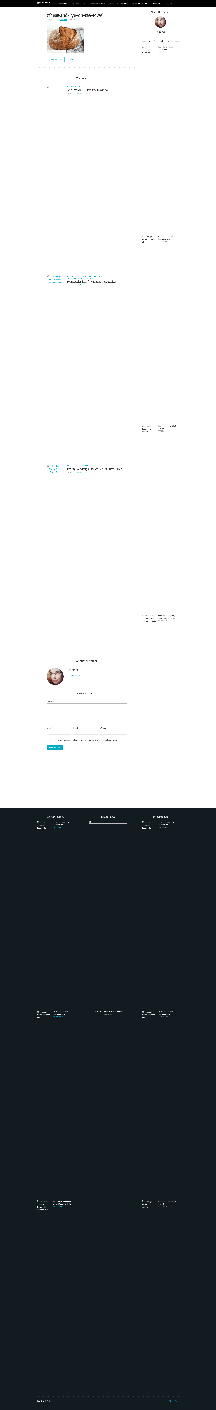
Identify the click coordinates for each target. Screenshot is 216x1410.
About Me (156, 3)
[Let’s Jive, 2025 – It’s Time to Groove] (55, 179)
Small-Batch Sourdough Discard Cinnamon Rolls (62, 1202)
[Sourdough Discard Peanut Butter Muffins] (55, 368)
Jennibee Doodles (79, 3)
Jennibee (63, 20)
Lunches (102, 276)
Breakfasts (71, 276)
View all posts (76, 675)
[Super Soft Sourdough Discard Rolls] (149, 139)
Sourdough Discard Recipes (79, 278)
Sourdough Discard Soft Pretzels (167, 427)
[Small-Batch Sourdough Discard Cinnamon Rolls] (44, 1293)
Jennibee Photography (118, 3)
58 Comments (58, 1206)
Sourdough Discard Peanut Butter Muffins (91, 281)
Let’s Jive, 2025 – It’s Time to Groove (88, 90)
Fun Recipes (92, 276)
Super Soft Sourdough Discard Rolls (166, 48)
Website (103, 728)
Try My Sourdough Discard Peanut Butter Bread (94, 469)
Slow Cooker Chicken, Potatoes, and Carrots (166, 616)
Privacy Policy (174, 1401)
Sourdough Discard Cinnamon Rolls (165, 237)
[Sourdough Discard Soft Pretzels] (149, 518)
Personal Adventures (140, 3)
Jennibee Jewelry (98, 3)
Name (50, 728)
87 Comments (58, 1017)
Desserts (82, 276)
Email (76, 728)
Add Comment (56, 59)
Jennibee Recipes (61, 3)
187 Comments (58, 827)
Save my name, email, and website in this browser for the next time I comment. (83, 740)
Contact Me (167, 3)
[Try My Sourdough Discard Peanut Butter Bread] (55, 558)
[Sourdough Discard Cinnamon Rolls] (149, 328)
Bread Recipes (72, 466)
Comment (51, 701)
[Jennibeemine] (44, 2)
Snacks (111, 276)
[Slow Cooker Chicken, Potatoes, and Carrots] (149, 707)
